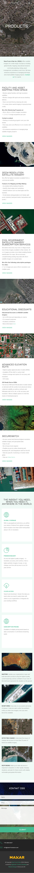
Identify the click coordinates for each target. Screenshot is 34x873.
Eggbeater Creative (16, 864)
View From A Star (16, 862)
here (14, 324)
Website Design (12, 866)
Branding (24, 864)
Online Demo (11, 457)
